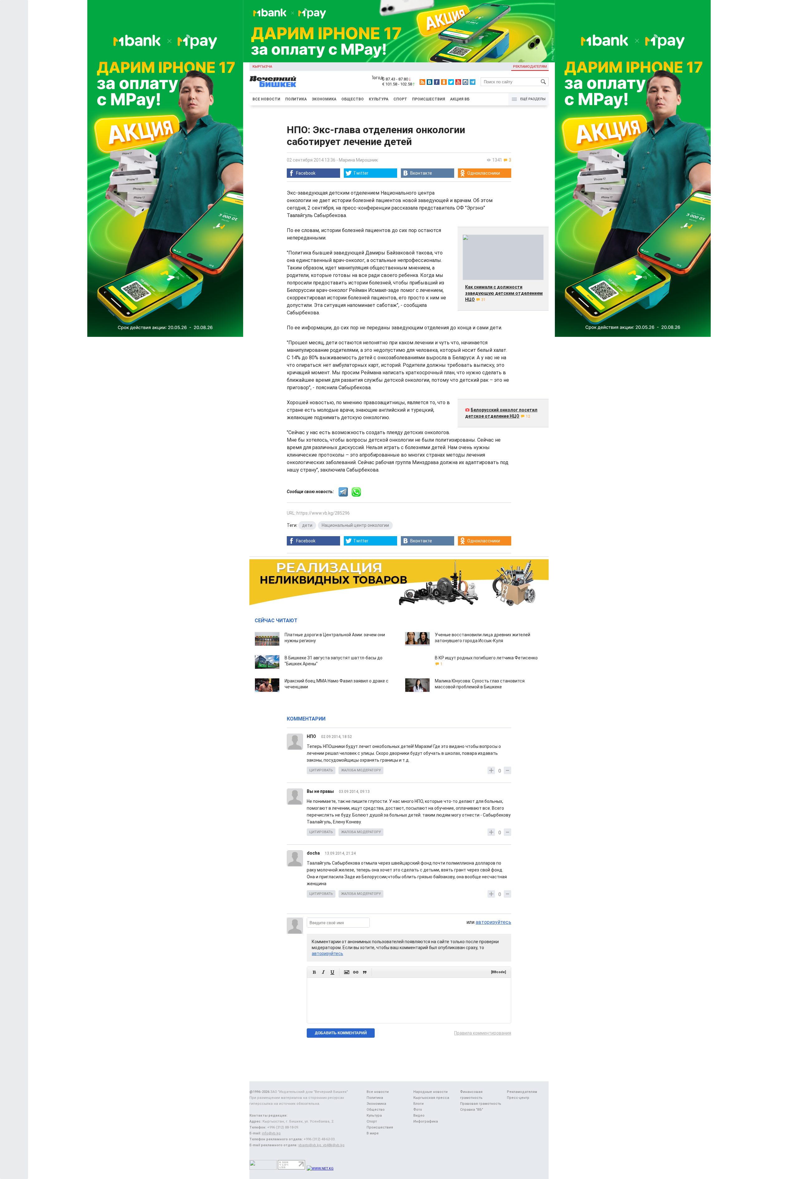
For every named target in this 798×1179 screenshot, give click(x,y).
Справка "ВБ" (471, 1110)
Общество (352, 99)
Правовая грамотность (480, 1104)
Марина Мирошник (358, 160)
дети (307, 525)
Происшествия (428, 99)
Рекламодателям (530, 67)
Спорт (400, 99)
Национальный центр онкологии (355, 525)
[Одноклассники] (444, 82)
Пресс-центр (518, 1098)
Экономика (324, 99)
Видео (419, 1116)
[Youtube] (458, 82)
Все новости (266, 99)
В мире (373, 1133)
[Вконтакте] (429, 82)
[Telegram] (472, 82)
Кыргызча (262, 67)
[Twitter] (451, 82)
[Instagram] (465, 82)
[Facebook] (437, 82)
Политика (296, 99)
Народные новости (430, 1092)
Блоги (418, 1104)
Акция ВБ (459, 99)
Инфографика (425, 1121)
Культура (378, 99)
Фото (417, 1110)
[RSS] (422, 82)
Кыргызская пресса (431, 1098)
